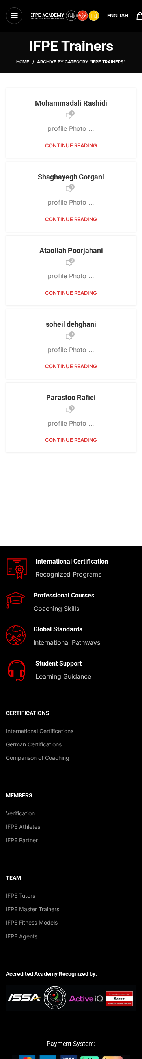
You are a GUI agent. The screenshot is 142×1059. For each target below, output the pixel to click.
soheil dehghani (71, 324)
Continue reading (71, 145)
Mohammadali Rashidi (71, 103)
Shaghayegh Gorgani (71, 177)
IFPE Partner (22, 840)
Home (22, 62)
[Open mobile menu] (14, 16)
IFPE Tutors (20, 895)
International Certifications (39, 731)
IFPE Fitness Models (32, 922)
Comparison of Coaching (37, 757)
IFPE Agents (21, 936)
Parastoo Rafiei (71, 397)
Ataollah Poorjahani (71, 250)
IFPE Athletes (23, 826)
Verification (20, 813)
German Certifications (34, 744)
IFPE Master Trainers (32, 909)
